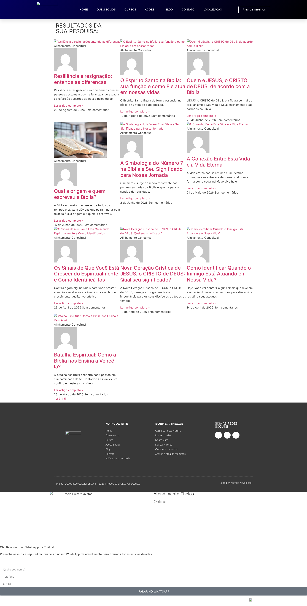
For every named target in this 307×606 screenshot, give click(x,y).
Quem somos (106, 9)
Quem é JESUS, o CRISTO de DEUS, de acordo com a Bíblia (218, 86)
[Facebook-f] (218, 435)
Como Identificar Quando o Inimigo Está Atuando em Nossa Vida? (219, 274)
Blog (169, 9)
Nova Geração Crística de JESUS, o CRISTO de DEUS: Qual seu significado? (152, 274)
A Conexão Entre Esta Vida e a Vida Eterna (218, 162)
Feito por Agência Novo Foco (236, 482)
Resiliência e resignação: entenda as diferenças (83, 79)
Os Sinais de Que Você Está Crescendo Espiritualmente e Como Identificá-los (86, 274)
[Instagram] (235, 435)
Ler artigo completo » (69, 105)
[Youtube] (227, 435)
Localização (212, 9)
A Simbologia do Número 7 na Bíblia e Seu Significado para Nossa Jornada (151, 169)
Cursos (130, 9)
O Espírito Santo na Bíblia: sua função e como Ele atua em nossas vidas (152, 86)
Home (84, 9)
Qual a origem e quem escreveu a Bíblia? (80, 194)
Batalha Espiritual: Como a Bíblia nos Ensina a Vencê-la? (85, 361)
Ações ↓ (151, 9)
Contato (188, 9)
